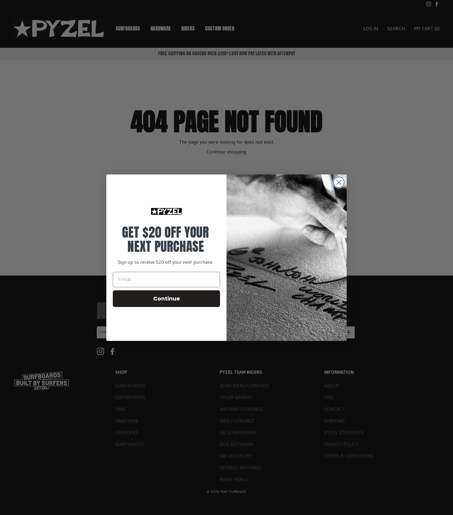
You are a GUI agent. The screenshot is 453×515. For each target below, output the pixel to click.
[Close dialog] (338, 182)
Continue (166, 298)
